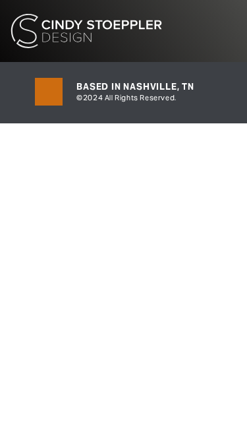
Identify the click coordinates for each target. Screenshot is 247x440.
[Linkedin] (49, 92)
